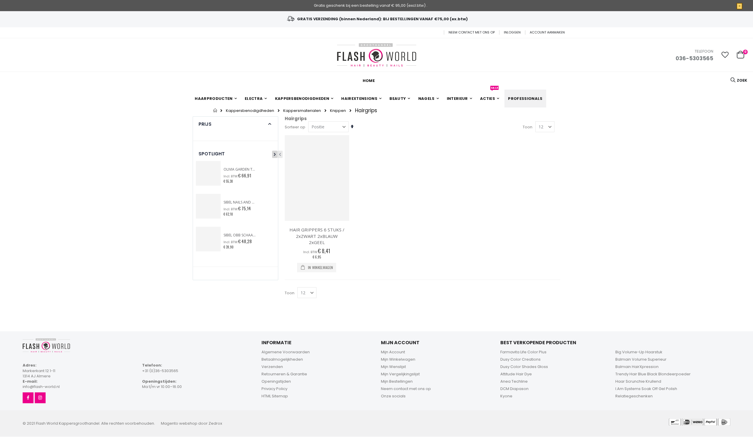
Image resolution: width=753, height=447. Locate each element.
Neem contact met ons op (472, 32)
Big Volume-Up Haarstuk (638, 352)
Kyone (506, 396)
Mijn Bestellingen (397, 381)
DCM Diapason (514, 388)
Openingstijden (276, 381)
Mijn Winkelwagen (398, 359)
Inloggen (512, 32)
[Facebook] (28, 397)
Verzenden (272, 366)
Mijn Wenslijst (393, 366)
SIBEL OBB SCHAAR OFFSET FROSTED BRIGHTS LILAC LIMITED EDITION (240, 235)
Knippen (338, 110)
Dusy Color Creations (520, 359)
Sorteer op (295, 127)
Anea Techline (514, 381)
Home (215, 110)
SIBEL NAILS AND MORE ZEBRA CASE (240, 202)
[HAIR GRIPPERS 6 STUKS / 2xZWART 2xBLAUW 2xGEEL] (317, 178)
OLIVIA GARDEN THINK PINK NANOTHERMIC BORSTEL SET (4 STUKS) (240, 169)
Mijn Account (393, 352)
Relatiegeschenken (634, 396)
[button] (725, 55)
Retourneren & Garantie (284, 374)
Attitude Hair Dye (516, 374)
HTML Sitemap (274, 396)
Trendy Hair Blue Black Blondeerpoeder (653, 374)
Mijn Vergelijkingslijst (400, 374)
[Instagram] (40, 397)
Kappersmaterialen (302, 110)
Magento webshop (179, 423)
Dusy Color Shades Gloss (524, 366)
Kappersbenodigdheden (250, 110)
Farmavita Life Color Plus (523, 352)
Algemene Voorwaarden (285, 352)
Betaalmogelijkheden (282, 359)
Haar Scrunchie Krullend (638, 381)
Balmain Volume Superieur (641, 359)
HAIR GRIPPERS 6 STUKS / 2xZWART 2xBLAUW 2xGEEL (316, 236)
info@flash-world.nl (41, 386)
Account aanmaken (547, 32)
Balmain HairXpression (637, 366)
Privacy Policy (274, 388)
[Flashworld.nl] (376, 55)
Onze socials (393, 396)
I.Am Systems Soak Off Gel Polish (646, 388)
